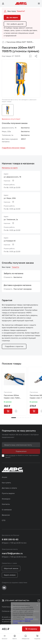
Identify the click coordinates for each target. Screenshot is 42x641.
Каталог (4, 638)
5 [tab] (22, 417)
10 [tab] (30, 417)
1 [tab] (13, 417)
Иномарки (6, 499)
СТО (3, 520)
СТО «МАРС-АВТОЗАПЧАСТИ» (17, 600)
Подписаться (21, 451)
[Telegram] (24, 59)
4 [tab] (20, 417)
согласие (12, 455)
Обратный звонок (11, 568)
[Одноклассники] (31, 59)
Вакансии (6, 515)
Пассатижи (8, 392)
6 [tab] (23, 417)
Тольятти (15, 267)
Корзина (37, 638)
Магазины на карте (10, 168)
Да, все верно (12, 17)
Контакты (6, 504)
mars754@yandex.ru (12, 553)
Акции (4, 477)
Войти (15, 638)
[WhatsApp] (35, 59)
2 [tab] (17, 417)
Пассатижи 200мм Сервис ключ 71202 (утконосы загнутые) (12, 396)
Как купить (6, 483)
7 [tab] (25, 417)
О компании (7, 510)
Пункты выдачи (8, 493)
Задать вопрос (10, 575)
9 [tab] (28, 417)
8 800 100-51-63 (10, 539)
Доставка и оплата (9, 488)
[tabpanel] (14, 391)
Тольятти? (21, 11)
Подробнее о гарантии (14, 346)
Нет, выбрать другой (15, 24)
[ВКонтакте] (27, 59)
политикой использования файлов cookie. (23, 621)
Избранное (25, 638)
